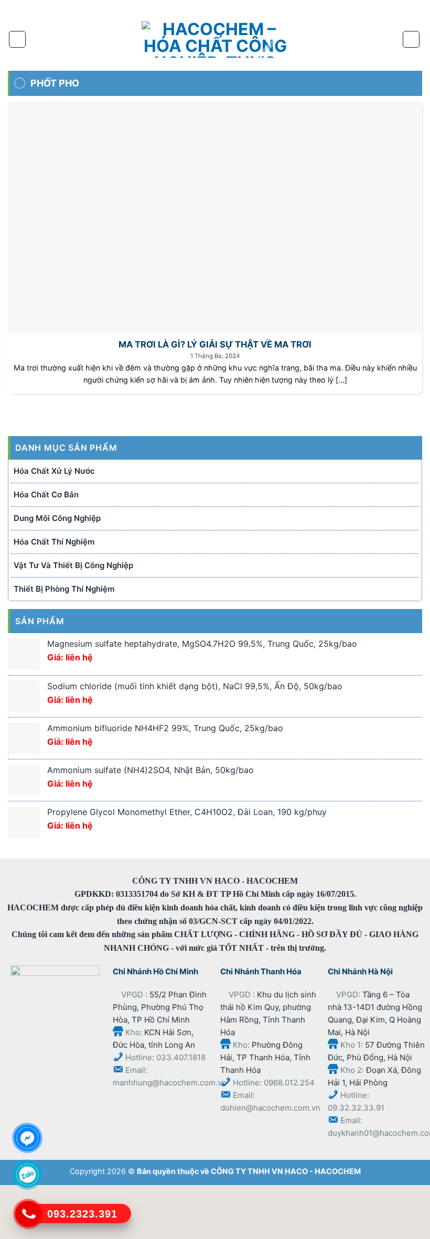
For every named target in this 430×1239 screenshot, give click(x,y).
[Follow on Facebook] (162, 9)
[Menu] (17, 39)
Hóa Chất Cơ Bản (46, 494)
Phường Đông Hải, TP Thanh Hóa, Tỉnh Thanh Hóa (265, 1057)
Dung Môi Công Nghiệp (57, 518)
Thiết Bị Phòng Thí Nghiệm (64, 589)
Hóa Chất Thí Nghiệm (54, 542)
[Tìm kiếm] (411, 39)
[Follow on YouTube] (196, 9)
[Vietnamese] (266, 8)
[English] (244, 8)
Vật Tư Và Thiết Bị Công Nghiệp (73, 565)
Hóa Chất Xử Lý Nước (54, 471)
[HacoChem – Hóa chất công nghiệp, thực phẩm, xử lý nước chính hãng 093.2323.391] (215, 39)
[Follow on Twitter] (179, 9)
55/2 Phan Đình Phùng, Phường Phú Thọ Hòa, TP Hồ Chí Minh (160, 1007)
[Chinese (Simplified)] (223, 8)
